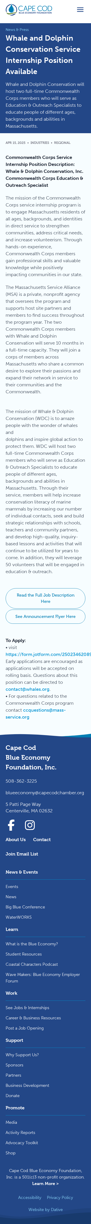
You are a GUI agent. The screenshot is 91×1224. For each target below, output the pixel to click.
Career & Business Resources (33, 1018)
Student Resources (24, 954)
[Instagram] (29, 825)
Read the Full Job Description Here (45, 598)
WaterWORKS (19, 917)
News (11, 896)
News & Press (17, 29)
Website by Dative (45, 1209)
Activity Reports (20, 1132)
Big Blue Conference (25, 907)
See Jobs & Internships (27, 1007)
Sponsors (14, 1065)
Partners (13, 1075)
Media (11, 1122)
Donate (13, 1095)
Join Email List (22, 854)
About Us (16, 839)
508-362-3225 (21, 781)
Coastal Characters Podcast (32, 964)
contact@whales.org (27, 689)
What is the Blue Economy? (32, 943)
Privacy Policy (60, 1197)
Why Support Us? (22, 1054)
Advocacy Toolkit (22, 1142)
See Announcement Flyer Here (45, 616)
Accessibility (29, 1197)
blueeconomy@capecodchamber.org (45, 792)
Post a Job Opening (25, 1028)
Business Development (27, 1085)
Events (12, 886)
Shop (11, 1153)
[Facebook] (11, 825)
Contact (42, 839)
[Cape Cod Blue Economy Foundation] (29, 10)
